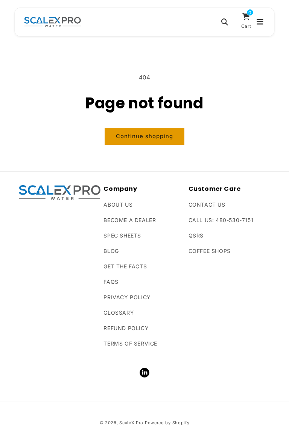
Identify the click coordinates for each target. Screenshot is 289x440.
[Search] (224, 22)
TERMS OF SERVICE (130, 343)
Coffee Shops (210, 251)
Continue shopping (144, 136)
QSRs (196, 235)
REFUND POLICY (126, 328)
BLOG (111, 251)
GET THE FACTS (125, 266)
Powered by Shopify (167, 422)
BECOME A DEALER (129, 220)
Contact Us (207, 204)
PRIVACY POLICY (127, 297)
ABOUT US (117, 204)
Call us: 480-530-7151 (221, 220)
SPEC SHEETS (122, 235)
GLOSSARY (118, 312)
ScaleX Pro (131, 422)
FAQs (110, 282)
